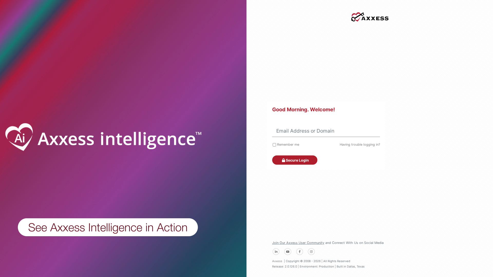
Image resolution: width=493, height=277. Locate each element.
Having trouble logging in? (360, 144)
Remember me (288, 144)
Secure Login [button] (297, 160)
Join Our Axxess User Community (298, 243)
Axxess (277, 261)
